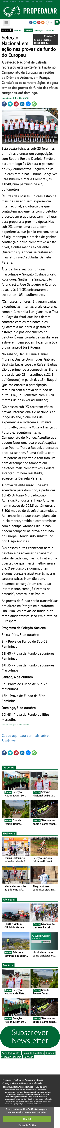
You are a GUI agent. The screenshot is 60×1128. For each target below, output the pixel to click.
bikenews (28, 30)
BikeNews (8, 833)
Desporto (7, 767)
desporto (18, 30)
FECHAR (27, 1118)
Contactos (7, 1080)
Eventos (7, 965)
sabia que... (39, 30)
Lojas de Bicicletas (33, 1053)
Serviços (28, 1056)
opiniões (50, 30)
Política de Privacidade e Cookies (29, 1080)
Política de (27, 1125)
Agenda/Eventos (11, 1053)
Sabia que (8, 899)
